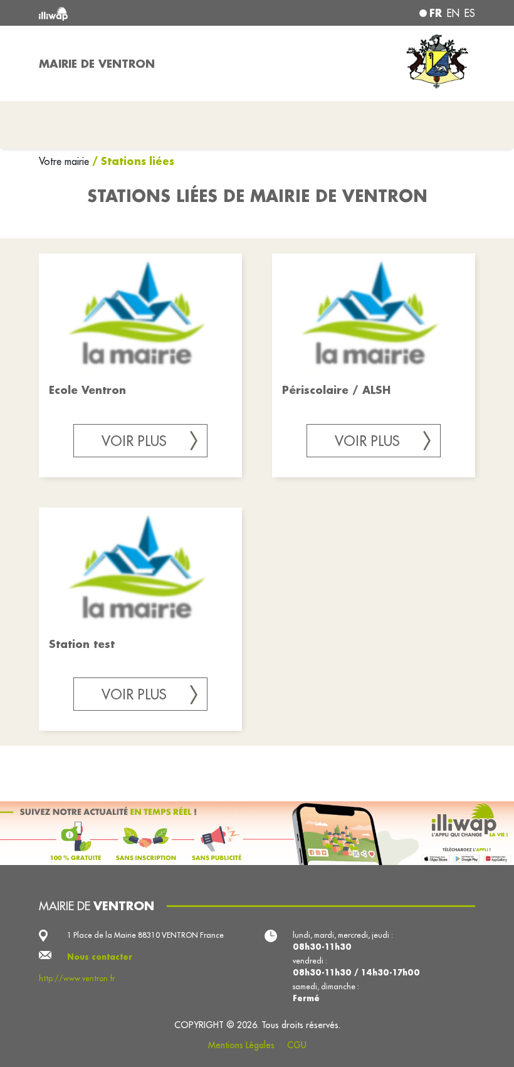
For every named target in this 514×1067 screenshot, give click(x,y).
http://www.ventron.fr (77, 978)
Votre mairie (65, 161)
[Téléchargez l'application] (257, 832)
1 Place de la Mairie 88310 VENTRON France (145, 935)
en (453, 13)
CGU (297, 1045)
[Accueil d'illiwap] (125, 13)
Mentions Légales (241, 1045)
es (469, 13)
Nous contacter (99, 957)
